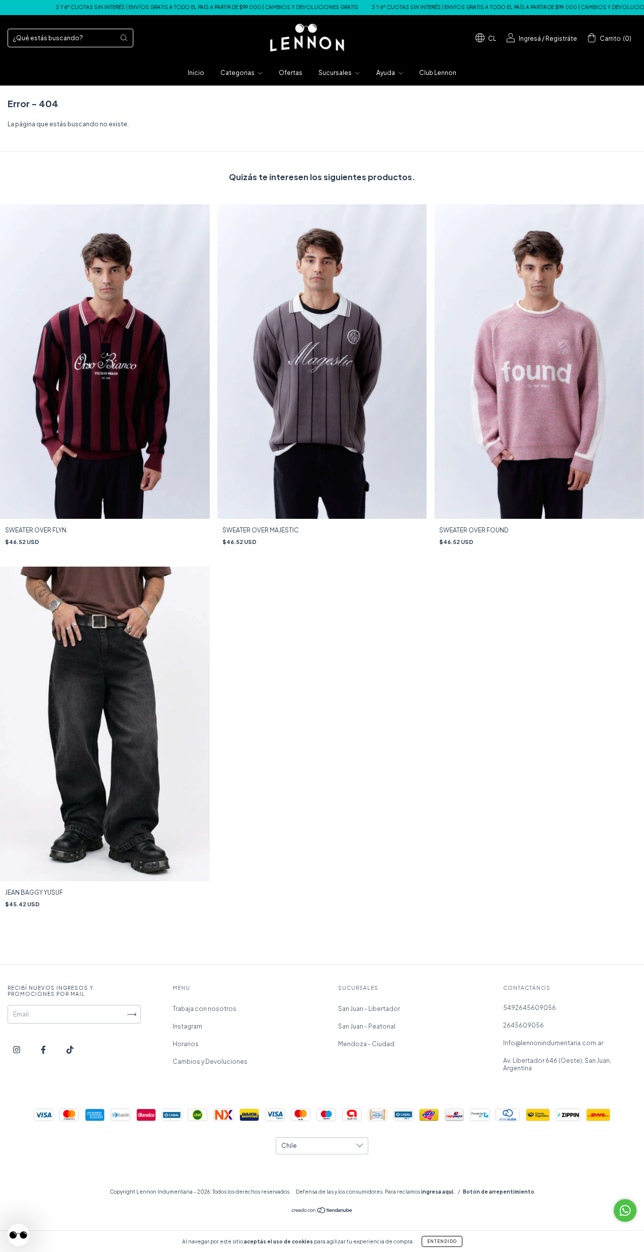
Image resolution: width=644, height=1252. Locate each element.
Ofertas (290, 72)
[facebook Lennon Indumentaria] (43, 1049)
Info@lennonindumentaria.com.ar (553, 1043)
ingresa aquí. (438, 1192)
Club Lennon (437, 72)
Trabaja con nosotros (204, 1008)
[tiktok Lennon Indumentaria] (70, 1049)
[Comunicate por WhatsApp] (625, 1210)
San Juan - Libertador (369, 1008)
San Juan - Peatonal (366, 1026)
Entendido (442, 1241)
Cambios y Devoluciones (210, 1061)
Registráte (561, 38)
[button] (19, 1235)
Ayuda (386, 72)
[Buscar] (123, 37)
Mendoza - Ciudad (366, 1044)
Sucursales (335, 72)
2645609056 (523, 1025)
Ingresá (530, 38)
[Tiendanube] (322, 1211)
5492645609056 (529, 1007)
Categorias (238, 72)
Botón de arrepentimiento (498, 1192)
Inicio (196, 72)
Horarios (186, 1044)
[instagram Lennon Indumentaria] (17, 1049)
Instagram (187, 1026)
